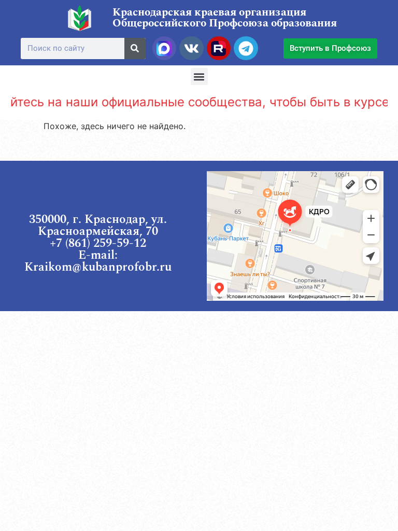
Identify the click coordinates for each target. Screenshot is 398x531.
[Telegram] (246, 48)
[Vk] (191, 48)
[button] (199, 76)
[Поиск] (135, 48)
